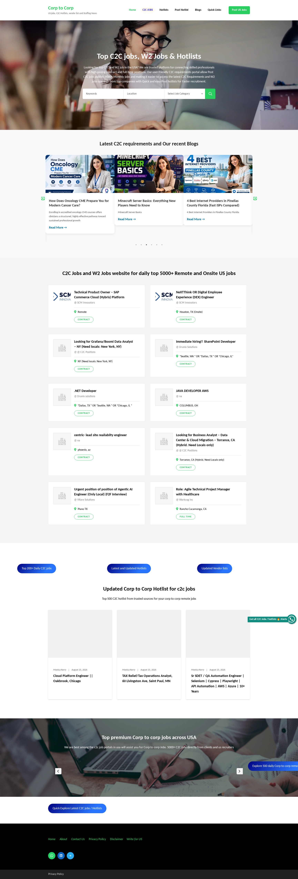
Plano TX (82, 509)
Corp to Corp (60, 8)
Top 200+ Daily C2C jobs (37, 568)
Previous (43, 198)
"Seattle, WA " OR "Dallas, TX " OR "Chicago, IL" (206, 356)
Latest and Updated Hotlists (129, 568)
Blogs (198, 10)
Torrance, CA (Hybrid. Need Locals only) (202, 460)
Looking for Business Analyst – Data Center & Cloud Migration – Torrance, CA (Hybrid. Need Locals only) (205, 440)
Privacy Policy (97, 839)
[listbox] (149, 771)
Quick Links (214, 10)
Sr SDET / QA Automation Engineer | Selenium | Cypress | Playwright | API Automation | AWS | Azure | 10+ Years (218, 683)
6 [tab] (162, 244)
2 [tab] (141, 244)
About (64, 839)
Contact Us (78, 839)
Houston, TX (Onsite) (191, 312)
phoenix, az (84, 450)
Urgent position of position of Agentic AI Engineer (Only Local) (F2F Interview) (103, 492)
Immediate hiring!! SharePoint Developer (206, 342)
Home (132, 10)
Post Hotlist (181, 10)
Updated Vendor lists (215, 568)
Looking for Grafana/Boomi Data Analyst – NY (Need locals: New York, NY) (103, 344)
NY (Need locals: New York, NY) (95, 361)
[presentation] (58, 771)
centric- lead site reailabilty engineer (100, 435)
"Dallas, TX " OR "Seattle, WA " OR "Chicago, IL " (105, 405)
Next (255, 198)
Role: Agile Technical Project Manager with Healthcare (203, 492)
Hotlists (164, 10)
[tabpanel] (80, 190)
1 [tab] (136, 244)
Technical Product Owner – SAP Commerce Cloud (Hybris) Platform (99, 295)
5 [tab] (156, 244)
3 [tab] (146, 244)
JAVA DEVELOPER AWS (192, 391)
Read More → (58, 219)
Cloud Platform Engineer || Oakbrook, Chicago (73, 678)
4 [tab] (151, 244)
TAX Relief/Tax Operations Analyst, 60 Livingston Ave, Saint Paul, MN (147, 678)
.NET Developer (85, 391)
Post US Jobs (239, 10)
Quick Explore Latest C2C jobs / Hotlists (77, 808)
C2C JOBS (147, 10)
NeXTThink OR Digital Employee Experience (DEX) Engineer (199, 295)
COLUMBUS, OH (189, 405)
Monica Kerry (59, 670)
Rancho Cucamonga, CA (193, 509)
